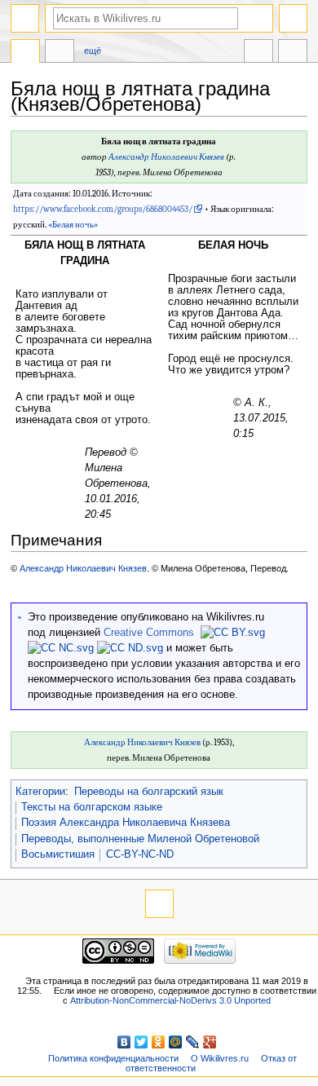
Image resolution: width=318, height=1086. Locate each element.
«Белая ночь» (73, 224)
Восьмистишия (58, 854)
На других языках (258, 53)
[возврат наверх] (159, 904)
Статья (25, 53)
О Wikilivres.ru (220, 1058)
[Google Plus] (210, 1042)
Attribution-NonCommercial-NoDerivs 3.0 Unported (170, 1000)
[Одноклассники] (158, 1042)
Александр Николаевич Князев (166, 157)
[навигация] (25, 18)
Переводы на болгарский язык (148, 791)
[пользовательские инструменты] (293, 18)
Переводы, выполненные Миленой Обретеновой (140, 839)
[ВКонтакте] (124, 1042)
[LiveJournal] (192, 1042)
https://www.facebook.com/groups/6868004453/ (102, 209)
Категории (40, 791)
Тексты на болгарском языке (91, 807)
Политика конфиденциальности (113, 1058)
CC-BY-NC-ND (140, 854)
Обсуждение (59, 53)
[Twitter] (141, 1042)
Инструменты (293, 53)
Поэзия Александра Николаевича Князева (125, 822)
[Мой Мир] (175, 1042)
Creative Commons (149, 632)
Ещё (92, 50)
